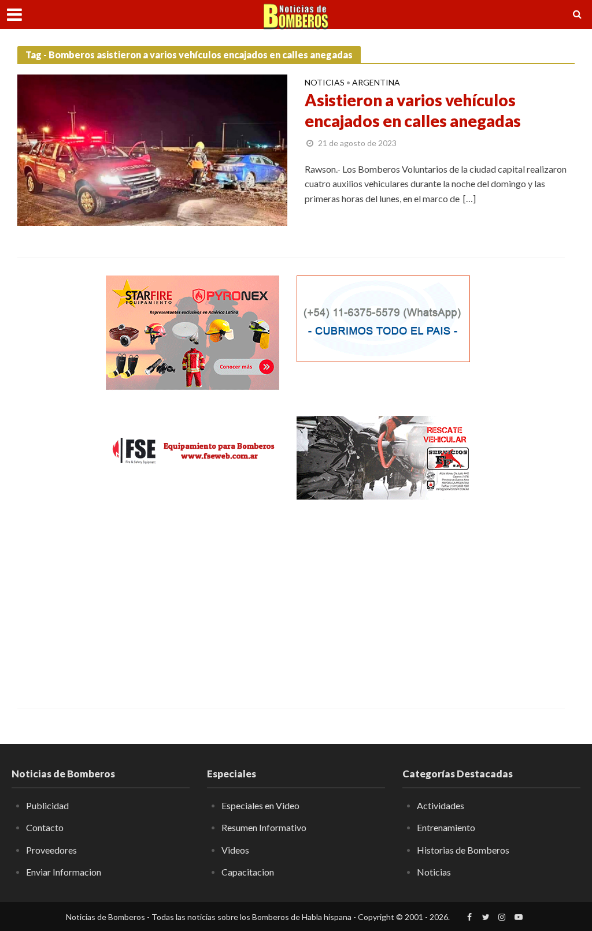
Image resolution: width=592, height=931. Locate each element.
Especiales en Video (260, 805)
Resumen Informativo (263, 827)
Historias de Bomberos (463, 849)
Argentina (376, 83)
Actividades (440, 805)
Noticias (325, 83)
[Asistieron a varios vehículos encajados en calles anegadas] (152, 148)
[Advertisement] (192, 596)
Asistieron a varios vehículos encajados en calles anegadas (413, 110)
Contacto (45, 827)
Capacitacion (247, 871)
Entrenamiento (446, 827)
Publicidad (47, 805)
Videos (235, 849)
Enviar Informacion (63, 871)
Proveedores (51, 849)
